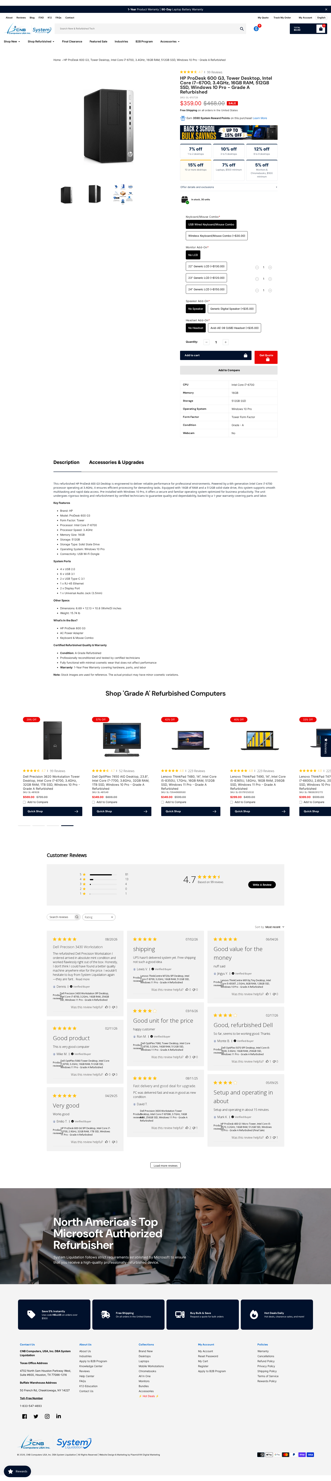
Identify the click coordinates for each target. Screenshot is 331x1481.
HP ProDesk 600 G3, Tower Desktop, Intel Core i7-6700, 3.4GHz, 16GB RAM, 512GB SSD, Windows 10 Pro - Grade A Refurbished (145, 59)
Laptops (144, 1361)
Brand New (146, 1351)
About (9, 17)
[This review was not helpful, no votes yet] (113, 1007)
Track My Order (282, 17)
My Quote (263, 17)
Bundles (144, 1386)
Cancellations (265, 1356)
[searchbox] (60, 917)
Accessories (146, 1391)
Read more (83, 979)
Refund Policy (266, 1361)
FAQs (58, 17)
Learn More (260, 118)
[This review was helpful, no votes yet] (106, 1007)
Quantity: (192, 341)
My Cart (203, 1361)
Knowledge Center (90, 1366)
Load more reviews (166, 1165)
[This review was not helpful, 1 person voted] (194, 1128)
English (321, 17)
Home (57, 59)
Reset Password (208, 1356)
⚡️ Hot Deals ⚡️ (149, 1396)
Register (203, 1366)
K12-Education (88, 1386)
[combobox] (99, 917)
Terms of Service (268, 1376)
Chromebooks (147, 1371)
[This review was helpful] (187, 1057)
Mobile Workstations (151, 1366)
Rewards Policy (267, 1381)
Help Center (86, 1376)
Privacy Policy (266, 1366)
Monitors (144, 1381)
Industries (85, 1356)
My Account (205, 1351)
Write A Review (262, 885)
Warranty (263, 1351)
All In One (145, 1376)
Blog (32, 17)
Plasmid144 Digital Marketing (145, 1454)
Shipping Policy (267, 1371)
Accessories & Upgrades (116, 462)
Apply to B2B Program (93, 1361)
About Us (85, 1351)
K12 (50, 17)
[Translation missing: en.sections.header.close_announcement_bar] (326, 9)
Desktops (145, 1356)
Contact (69, 17)
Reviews (21, 17)
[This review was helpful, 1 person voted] (267, 994)
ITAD (41, 17)
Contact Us (86, 1391)
